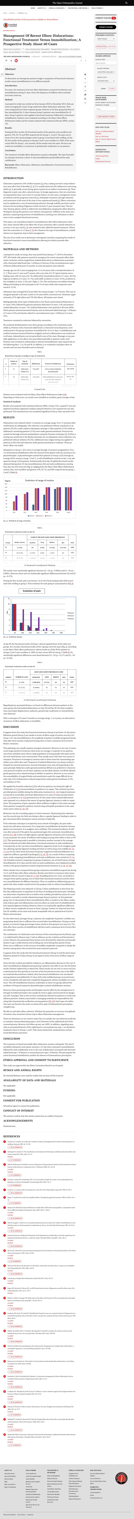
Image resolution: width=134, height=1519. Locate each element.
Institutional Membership (33, 1494)
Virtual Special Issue (53, 1491)
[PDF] (16, 60)
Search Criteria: (103, 68)
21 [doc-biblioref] (7, 851)
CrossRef (10, 1169)
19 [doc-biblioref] (26, 809)
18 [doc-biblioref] (23, 809)
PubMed (10, 1157)
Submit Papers (106, 27)
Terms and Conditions (9, 1514)
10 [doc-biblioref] (65, 394)
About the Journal (9, 1473)
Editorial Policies (52, 1478)
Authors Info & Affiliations (51, 52)
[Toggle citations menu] (15, 1147)
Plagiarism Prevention (75, 1486)
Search (112, 88)
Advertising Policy (102, 156)
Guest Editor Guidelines (54, 1489)
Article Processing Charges (33, 1476)
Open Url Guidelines (10, 1487)
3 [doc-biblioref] (33, 186)
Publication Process (53, 1497)
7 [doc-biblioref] (30, 230)
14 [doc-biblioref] (57, 792)
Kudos (97, 159)
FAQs (5, 1481)
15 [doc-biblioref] (25, 797)
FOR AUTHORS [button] (96, 8)
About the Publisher (10, 1476)
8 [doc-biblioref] (41, 854)
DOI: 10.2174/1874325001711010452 (70, 56)
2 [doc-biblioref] (31, 186)
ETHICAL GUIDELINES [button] (56, 8)
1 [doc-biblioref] (42, 183)
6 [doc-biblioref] (27, 227)
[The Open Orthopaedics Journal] (121, 1478)
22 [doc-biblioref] (70, 865)
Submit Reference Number (106, 116)
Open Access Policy (9, 1484)
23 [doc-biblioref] (53, 1001)
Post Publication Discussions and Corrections (73, 1491)
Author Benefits (30, 1479)
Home (33, 8)
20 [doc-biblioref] (15, 834)
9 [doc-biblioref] (32, 230)
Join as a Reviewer (102, 136)
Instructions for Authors (32, 1497)
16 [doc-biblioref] (5, 797)
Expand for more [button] (67, 386)
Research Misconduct (75, 1499)
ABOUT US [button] (41, 8)
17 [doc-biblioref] (8, 797)
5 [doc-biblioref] (58, 200)
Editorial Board (8, 1479)
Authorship (29, 1486)
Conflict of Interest (74, 1478)
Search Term (100, 59)
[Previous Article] (81, 60)
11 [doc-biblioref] (18, 789)
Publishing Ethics (74, 1496)
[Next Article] (85, 60)
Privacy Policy (21, 1514)
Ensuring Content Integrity (54, 1481)
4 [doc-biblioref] (69, 189)
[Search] (126, 3)
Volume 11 (12, 13)
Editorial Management (53, 1476)
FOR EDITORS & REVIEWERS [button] (78, 8)
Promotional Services (103, 161)
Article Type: (102, 77)
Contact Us (30, 1514)
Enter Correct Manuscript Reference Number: (105, 104)
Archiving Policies (31, 1473)
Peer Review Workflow (53, 1494)
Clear (103, 88)
